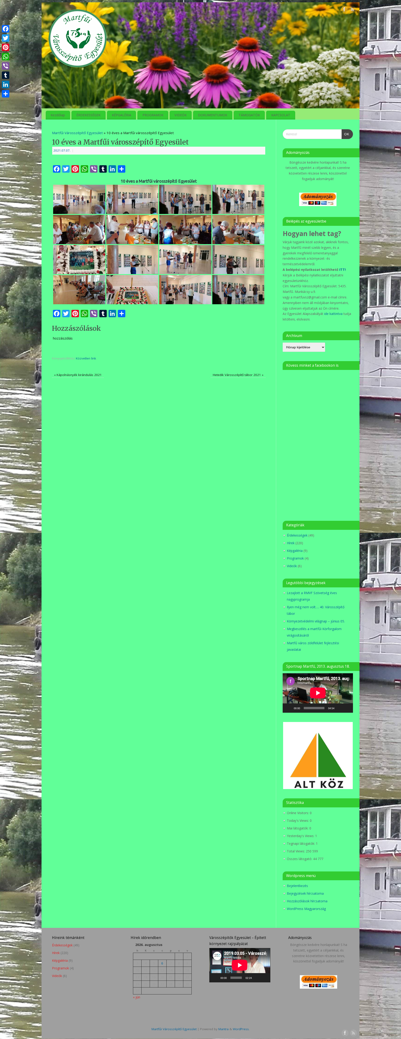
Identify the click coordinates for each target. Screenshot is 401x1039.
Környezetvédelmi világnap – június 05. (316, 621)
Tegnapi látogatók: (301, 843)
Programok (295, 558)
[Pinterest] (5, 47)
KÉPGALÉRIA (121, 115)
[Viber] (5, 66)
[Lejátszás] (288, 708)
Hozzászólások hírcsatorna (307, 901)
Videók (292, 566)
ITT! (342, 269)
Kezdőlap (58, 115)
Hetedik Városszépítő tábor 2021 (238, 375)
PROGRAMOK (152, 115)
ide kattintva (333, 313)
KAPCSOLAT (280, 115)
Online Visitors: (298, 813)
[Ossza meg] (5, 93)
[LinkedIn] (5, 84)
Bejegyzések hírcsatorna (305, 893)
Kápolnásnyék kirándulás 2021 (78, 375)
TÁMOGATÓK (249, 115)
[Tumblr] (5, 75)
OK (345, 132)
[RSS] (352, 10)
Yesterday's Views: (301, 836)
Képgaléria (295, 550)
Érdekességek (297, 535)
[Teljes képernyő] (347, 708)
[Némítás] (339, 708)
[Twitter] (5, 38)
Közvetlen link (86, 358)
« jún (136, 997)
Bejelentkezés (297, 886)
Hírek (290, 543)
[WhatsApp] (5, 56)
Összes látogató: (300, 859)
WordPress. (241, 1029)
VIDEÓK (181, 115)
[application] (318, 693)
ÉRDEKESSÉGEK (88, 115)
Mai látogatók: (298, 828)
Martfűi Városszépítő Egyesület (77, 132)
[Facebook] (344, 10)
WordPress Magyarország (306, 908)
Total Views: (296, 851)
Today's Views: (298, 820)
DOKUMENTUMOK (212, 115)
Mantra (223, 1029)
